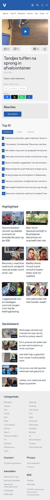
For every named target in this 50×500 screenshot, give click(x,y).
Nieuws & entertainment (11, 485)
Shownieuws (35, 439)
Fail (36, 13)
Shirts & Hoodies (12, 480)
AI (30, 436)
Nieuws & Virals (11, 476)
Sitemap (31, 484)
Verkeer (8, 443)
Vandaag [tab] (7, 132)
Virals (42, 13)
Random (21, 13)
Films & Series (35, 447)
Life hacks (33, 409)
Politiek (32, 406)
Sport (6, 432)
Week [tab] (19, 132)
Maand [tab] (31, 132)
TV (5, 439)
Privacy (30, 467)
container (13, 88)
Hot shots (33, 424)
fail (6, 88)
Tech (6, 451)
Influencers (9, 447)
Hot (5, 417)
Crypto (32, 443)
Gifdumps (8, 494)
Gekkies (33, 428)
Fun (30, 413)
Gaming (32, 402)
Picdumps (8, 490)
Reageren (12, 114)
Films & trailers (11, 436)
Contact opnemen (12, 463)
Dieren (7, 428)
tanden (23, 88)
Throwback (9, 424)
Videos (30, 480)
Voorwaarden (33, 463)
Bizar (6, 421)
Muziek (32, 432)
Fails (31, 417)
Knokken (33, 421)
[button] (47, 5)
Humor (30, 13)
